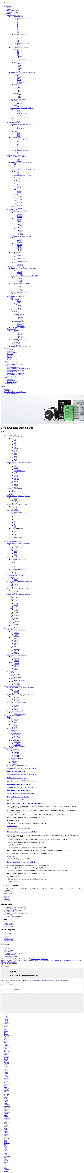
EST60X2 (19, 181)
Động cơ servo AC (15, 252)
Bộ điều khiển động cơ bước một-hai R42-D (22, 862)
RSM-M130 (20, 265)
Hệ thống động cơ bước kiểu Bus (15, 155)
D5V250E (19, 280)
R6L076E (19, 248)
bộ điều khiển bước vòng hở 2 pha (19, 47)
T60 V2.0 (19, 127)
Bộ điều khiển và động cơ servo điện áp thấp (15, 913)
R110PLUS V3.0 (21, 59)
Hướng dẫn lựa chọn (9, 954)
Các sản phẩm (7, 13)
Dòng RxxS (17, 62)
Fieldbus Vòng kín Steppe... (16, 771)
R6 (14, 228)
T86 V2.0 (19, 130)
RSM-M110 (20, 264)
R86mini (19, 56)
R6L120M (20, 233)
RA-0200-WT (20, 324)
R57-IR (19, 87)
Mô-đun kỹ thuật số (19, 314)
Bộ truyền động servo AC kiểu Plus (19, 211)
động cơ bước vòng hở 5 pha (21, 43)
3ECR (15, 200)
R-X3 (15, 105)
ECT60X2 (20, 199)
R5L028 (19, 220)
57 (17, 27)
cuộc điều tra (10, 826)
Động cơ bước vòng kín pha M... (18, 797)
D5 (14, 270)
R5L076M (20, 227)
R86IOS (19, 97)
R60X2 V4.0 (20, 103)
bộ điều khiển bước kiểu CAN (18, 156)
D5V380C (20, 274)
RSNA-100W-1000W (22, 261)
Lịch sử (9, 9)
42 (17, 25)
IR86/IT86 (20, 337)
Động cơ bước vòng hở (16, 16)
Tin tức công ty (11, 379)
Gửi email (3, 965)
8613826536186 (5, 966)
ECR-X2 (16, 195)
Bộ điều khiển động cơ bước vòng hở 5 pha (21, 116)
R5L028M (20, 224)
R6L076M (20, 231)
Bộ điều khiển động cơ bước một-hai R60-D (22, 832)
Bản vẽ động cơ (8, 951)
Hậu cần (9, 357)
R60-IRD (19, 90)
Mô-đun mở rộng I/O (15, 309)
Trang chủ (6, 4)
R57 (18, 52)
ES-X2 (15, 180)
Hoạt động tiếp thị (12, 382)
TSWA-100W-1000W (22, 295)
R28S (18, 63)
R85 (18, 55)
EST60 (19, 178)
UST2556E (17, 343)
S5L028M (19, 214)
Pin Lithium (10, 351)
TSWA (15, 293)
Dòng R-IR (17, 84)
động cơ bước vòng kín (13, 122)
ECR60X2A (20, 196)
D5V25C (19, 273)
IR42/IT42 (20, 333)
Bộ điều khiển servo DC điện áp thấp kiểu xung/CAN (24, 268)
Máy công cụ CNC (12, 352)
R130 (18, 60)
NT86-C (19, 161)
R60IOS (19, 96)
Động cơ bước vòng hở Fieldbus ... (18, 784)
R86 (18, 58)
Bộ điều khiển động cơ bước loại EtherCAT (21, 175)
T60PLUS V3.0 (21, 128)
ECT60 (19, 192)
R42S (18, 66)
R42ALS (19, 68)
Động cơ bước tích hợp (16, 330)
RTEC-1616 (20, 320)
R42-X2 (19, 102)
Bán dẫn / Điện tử (11, 360)
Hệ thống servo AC (12, 209)
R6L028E (19, 245)
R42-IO (19, 75)
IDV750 (19, 289)
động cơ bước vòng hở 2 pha (21, 18)
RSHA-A (19, 255)
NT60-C (19, 159)
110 (18, 31)
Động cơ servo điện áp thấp (11, 956)
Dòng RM (16, 304)
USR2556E (17, 342)
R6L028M (20, 230)
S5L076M (19, 217)
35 (17, 22)
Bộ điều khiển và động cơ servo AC (13, 911)
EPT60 (19, 168)
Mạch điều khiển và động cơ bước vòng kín (18, 368)
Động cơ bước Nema (32, 960)
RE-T (15, 206)
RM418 (19, 305)
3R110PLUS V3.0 (22, 114)
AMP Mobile (44, 959)
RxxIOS (16, 93)
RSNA (15, 259)
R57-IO (19, 77)
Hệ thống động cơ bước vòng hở (15, 15)
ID (14, 284)
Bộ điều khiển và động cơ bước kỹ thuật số (15, 392)
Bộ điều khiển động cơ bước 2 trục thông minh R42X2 (25, 803)
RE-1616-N (20, 317)
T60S (18, 134)
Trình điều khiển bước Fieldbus (68, 960)
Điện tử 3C (10, 354)
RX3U (19, 301)
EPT (15, 167)
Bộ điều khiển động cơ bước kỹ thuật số (49, 960)
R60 (18, 53)
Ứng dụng (6, 348)
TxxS (15, 131)
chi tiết (15, 826)
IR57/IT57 (20, 334)
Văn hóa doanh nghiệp (13, 10)
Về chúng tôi (7, 6)
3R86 (18, 112)
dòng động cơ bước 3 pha (20, 34)
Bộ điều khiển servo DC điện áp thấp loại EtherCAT (24, 276)
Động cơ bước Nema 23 (7, 960)
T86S (18, 136)
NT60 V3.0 (20, 172)
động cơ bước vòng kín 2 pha (21, 139)
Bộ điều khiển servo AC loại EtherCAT (20, 236)
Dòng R (16, 49)
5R (14, 118)
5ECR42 (19, 205)
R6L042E (19, 246)
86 (17, 30)
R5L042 (19, 221)
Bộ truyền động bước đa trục (11, 393)
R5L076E (19, 242)
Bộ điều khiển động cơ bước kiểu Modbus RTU (22, 169)
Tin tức (6, 377)
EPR (15, 164)
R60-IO (19, 78)
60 (17, 28)
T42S (18, 133)
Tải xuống (6, 365)
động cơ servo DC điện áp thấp (18, 292)
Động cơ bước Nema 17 (20, 960)
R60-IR (19, 88)
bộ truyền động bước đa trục (17, 99)
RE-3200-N (20, 318)
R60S (18, 69)
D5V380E (19, 281)
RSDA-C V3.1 (21, 258)
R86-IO (19, 80)
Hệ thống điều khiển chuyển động (16, 296)
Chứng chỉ (6, 947)
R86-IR (19, 91)
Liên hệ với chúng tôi (9, 383)
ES (14, 177)
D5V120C (20, 271)
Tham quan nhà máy (12, 12)
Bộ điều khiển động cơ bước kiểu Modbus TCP (22, 162)
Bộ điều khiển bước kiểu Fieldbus (12, 910)
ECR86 (19, 187)
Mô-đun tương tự (18, 321)
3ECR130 (19, 202)
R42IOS (19, 94)
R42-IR (19, 86)
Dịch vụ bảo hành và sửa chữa (15, 364)
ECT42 (19, 190)
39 (17, 24)
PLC (11, 298)
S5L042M (19, 215)
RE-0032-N (20, 315)
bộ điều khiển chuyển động (17, 327)
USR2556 (16, 340)
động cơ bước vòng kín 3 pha (21, 150)
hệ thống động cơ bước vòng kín (12, 541)
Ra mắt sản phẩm (11, 380)
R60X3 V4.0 (20, 106)
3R (14, 109)
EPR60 (19, 165)
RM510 (19, 306)
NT (15, 171)
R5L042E (19, 240)
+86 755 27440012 (9, 891)
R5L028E (19, 239)
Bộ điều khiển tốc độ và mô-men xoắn (20, 346)
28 (17, 21)
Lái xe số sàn (7, 948)
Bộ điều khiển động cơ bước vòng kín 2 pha (21, 124)
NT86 (18, 174)
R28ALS (19, 65)
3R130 (19, 115)
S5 (14, 212)
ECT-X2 (16, 197)
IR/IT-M (16, 332)
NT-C (15, 158)
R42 (18, 50)
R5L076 (19, 223)
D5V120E (19, 279)
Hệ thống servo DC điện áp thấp (15, 267)
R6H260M (20, 234)
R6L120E (19, 249)
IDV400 (19, 287)
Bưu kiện (9, 355)
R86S (18, 71)
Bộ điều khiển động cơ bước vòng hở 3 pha (21, 108)
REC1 (18, 312)
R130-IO (19, 83)
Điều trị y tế (10, 358)
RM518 (19, 308)
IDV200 (19, 286)
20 (17, 19)
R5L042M (20, 225)
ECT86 (19, 193)
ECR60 (19, 186)
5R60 (18, 121)
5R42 (18, 119)
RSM (15, 262)
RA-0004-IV (20, 323)
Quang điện (10, 349)
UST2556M (17, 345)
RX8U (19, 302)
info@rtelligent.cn (8, 893)
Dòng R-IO (17, 74)
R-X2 (15, 100)
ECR (15, 183)
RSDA (15, 256)
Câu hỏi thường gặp (12, 362)
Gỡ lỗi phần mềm (8, 950)
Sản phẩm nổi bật (11, 329)
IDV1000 (19, 290)
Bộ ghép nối (17, 311)
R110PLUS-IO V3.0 (22, 81)
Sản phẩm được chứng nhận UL (18, 339)
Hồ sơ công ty (11, 7)
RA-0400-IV (20, 326)
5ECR (15, 203)
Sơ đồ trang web (35, 959)
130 (18, 32)
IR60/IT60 (20, 336)
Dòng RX (16, 299)
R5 (14, 218)
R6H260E (19, 251)
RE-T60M (19, 208)
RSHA (15, 253)
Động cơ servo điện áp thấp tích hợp (19, 283)
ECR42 (19, 184)
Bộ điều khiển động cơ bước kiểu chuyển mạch (22, 72)
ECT (15, 189)
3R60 (18, 111)
